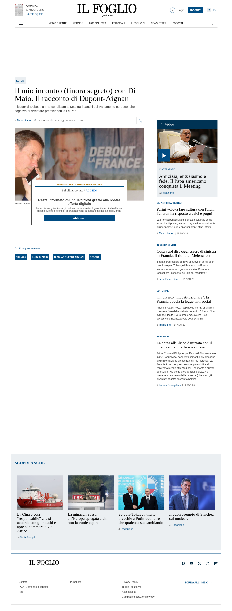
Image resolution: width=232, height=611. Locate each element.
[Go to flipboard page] (215, 563)
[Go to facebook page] (183, 563)
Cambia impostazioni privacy (138, 597)
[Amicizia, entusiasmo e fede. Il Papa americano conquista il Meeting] (187, 146)
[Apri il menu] (20, 23)
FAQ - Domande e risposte (33, 587)
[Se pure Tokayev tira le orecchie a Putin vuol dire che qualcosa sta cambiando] (141, 492)
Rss (20, 591)
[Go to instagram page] (207, 563)
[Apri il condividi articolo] (140, 120)
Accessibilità (129, 591)
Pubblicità (75, 582)
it (209, 10)
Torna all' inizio (196, 582)
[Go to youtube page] (191, 563)
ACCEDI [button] (91, 190)
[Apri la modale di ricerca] (211, 23)
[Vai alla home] (106, 10)
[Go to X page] (199, 563)
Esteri (20, 80)
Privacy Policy (130, 582)
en (214, 10)
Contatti (22, 582)
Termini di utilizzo (131, 587)
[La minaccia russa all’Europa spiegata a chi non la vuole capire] (91, 492)
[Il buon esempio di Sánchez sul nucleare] (192, 492)
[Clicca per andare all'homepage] (44, 563)
